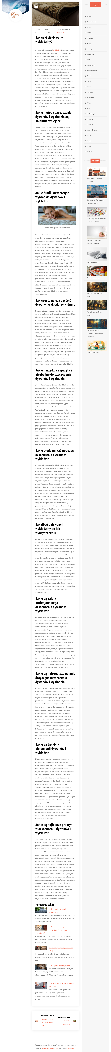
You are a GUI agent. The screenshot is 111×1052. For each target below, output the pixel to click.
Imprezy (89, 49)
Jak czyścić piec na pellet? (59, 965)
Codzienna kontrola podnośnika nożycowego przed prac (95, 333)
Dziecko (89, 33)
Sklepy (89, 103)
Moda (89, 60)
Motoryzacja (91, 65)
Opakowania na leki (93, 262)
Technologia (91, 114)
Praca (89, 81)
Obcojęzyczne (92, 76)
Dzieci (89, 27)
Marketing (90, 54)
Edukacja (90, 38)
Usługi (89, 141)
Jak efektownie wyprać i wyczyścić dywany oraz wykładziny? (51, 930)
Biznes (89, 16)
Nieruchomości (92, 70)
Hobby (89, 43)
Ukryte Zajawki (92, 130)
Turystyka (90, 125)
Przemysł (90, 92)
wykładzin (57, 50)
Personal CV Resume (50, 1048)
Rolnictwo (90, 98)
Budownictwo (91, 22)
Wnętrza (60, 32)
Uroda (89, 135)
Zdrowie (89, 152)
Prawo (89, 87)
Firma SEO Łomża (93, 352)
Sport (89, 108)
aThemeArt (70, 1048)
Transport (90, 119)
